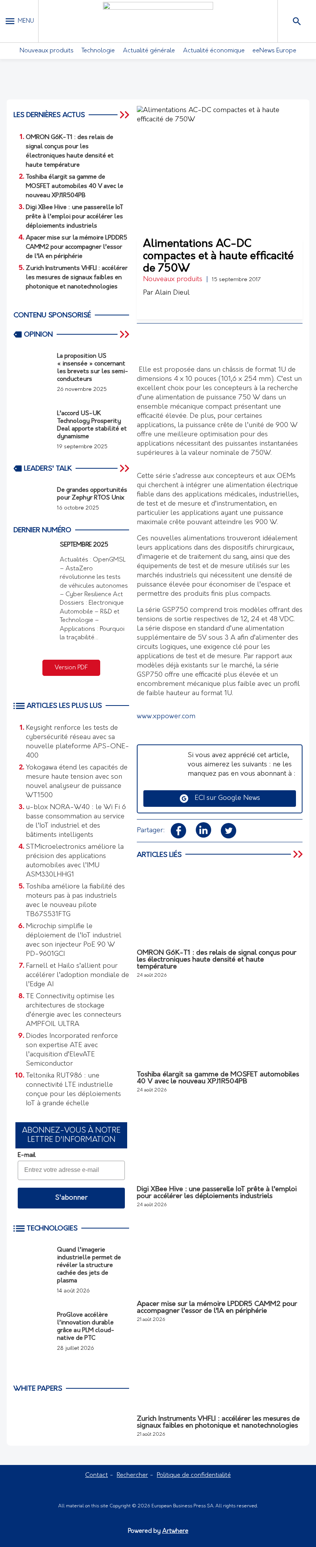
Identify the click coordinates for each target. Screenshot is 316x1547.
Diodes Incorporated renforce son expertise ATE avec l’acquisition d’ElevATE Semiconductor (72, 1050)
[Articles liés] (298, 854)
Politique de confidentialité (194, 1475)
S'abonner (71, 1198)
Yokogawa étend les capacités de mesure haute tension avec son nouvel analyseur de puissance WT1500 (77, 781)
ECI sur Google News (224, 798)
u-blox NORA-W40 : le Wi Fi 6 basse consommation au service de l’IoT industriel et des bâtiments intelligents (76, 821)
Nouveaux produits (47, 51)
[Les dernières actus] (125, 115)
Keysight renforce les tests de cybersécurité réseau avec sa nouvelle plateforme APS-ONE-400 (77, 742)
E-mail (26, 1155)
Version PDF (71, 668)
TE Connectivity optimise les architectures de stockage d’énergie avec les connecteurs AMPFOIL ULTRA (73, 1010)
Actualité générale (149, 51)
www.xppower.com (166, 716)
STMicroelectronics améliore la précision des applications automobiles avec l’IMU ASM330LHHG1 (75, 861)
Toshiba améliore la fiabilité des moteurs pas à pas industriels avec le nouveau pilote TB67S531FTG (75, 900)
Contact (96, 1475)
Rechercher (132, 1475)
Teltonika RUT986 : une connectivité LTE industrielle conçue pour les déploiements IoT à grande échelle (73, 1090)
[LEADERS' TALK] (125, 468)
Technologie (98, 51)
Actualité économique (214, 51)
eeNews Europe (274, 51)
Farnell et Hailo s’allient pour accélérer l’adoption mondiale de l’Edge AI (77, 975)
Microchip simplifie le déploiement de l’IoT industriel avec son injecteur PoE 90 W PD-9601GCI (73, 940)
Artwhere (175, 1531)
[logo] (158, 21)
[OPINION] (125, 334)
